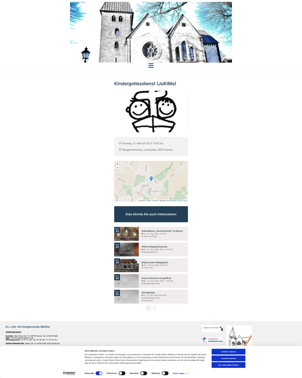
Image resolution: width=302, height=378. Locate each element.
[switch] (122, 373)
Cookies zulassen (228, 352)
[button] (151, 65)
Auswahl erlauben (228, 358)
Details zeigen (179, 373)
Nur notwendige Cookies (228, 365)
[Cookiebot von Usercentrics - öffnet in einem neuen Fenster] (69, 373)
